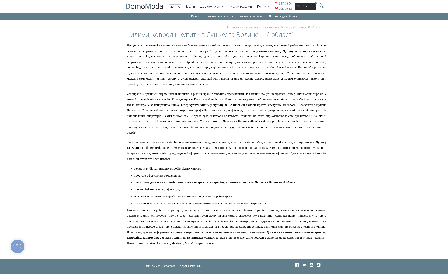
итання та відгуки (240, 6)
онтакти (263, 6)
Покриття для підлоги (283, 16)
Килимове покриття (220, 16)
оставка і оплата (211, 6)
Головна (233, 27)
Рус (178, 6)
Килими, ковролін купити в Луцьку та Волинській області (281, 27)
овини (189, 6)
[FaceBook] (297, 265)
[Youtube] (311, 265)
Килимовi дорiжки (251, 16)
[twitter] (304, 265)
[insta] (319, 265)
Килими (196, 16)
